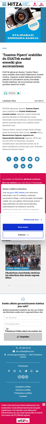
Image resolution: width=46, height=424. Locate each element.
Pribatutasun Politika (13, 331)
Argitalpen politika (23, 387)
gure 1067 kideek (17, 193)
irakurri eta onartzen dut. (23, 331)
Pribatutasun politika (23, 393)
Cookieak (23, 396)
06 (40, 101)
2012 (36, 101)
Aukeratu (21, 235)
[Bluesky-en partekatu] (30, 159)
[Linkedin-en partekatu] (23, 166)
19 (43, 101)
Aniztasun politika (23, 390)
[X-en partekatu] (16, 159)
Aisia (4, 48)
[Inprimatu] (30, 166)
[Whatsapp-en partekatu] (16, 166)
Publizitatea (23, 366)
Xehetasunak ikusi (31, 220)
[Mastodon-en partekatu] (23, 159)
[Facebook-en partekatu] (8, 159)
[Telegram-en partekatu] (37, 159)
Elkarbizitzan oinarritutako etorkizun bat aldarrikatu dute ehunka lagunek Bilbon (22, 275)
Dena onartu (23, 227)
